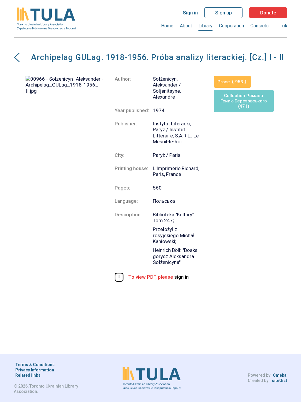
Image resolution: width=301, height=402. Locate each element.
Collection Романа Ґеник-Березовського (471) (243, 101)
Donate (268, 13)
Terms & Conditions (35, 364)
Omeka (280, 375)
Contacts (259, 26)
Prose (230, 81)
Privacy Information (34, 370)
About (186, 26)
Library (205, 26)
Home (167, 26)
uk (284, 26)
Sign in (190, 12)
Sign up (223, 13)
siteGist (279, 380)
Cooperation (231, 26)
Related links (28, 375)
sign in (181, 277)
